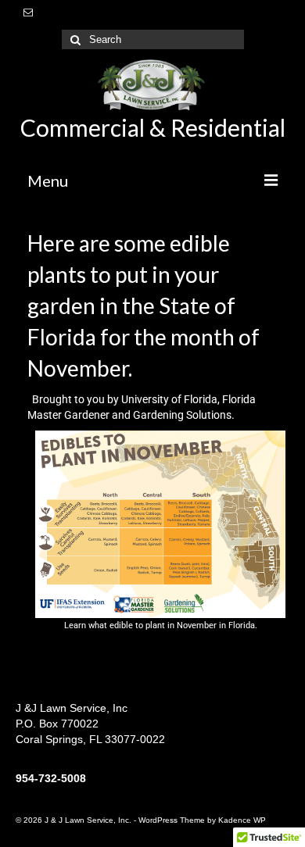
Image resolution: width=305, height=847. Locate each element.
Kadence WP (242, 820)
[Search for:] (153, 39)
